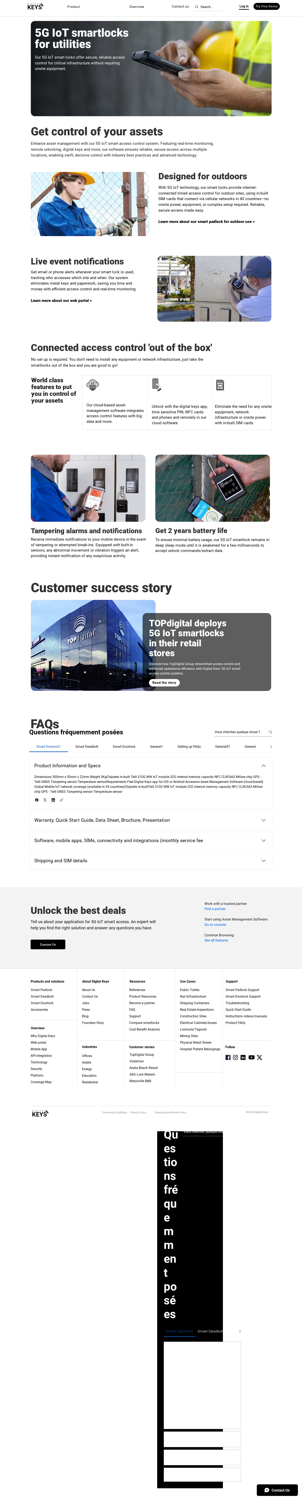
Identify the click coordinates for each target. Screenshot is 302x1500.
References (137, 990)
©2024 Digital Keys (257, 1112)
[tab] (48, 746)
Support (135, 1016)
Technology (39, 1062)
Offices (87, 1056)
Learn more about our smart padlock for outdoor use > (206, 221)
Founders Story (93, 1023)
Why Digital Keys (43, 1036)
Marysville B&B (140, 1081)
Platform (37, 1075)
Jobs (85, 1003)
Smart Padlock (41, 990)
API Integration (41, 1056)
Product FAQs (235, 1023)
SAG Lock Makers (142, 1074)
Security (36, 1069)
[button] (73, 7)
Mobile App (39, 1049)
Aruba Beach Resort (143, 1068)
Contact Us (90, 996)
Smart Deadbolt (42, 996)
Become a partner (142, 1003)
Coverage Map (41, 1082)
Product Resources (142, 996)
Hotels (86, 1062)
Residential (90, 1082)
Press (86, 1010)
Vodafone (136, 1061)
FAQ (132, 1010)
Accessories (39, 1010)
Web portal (39, 1042)
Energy (87, 1069)
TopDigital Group (141, 1055)
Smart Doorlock (42, 1003)
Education (89, 1076)
